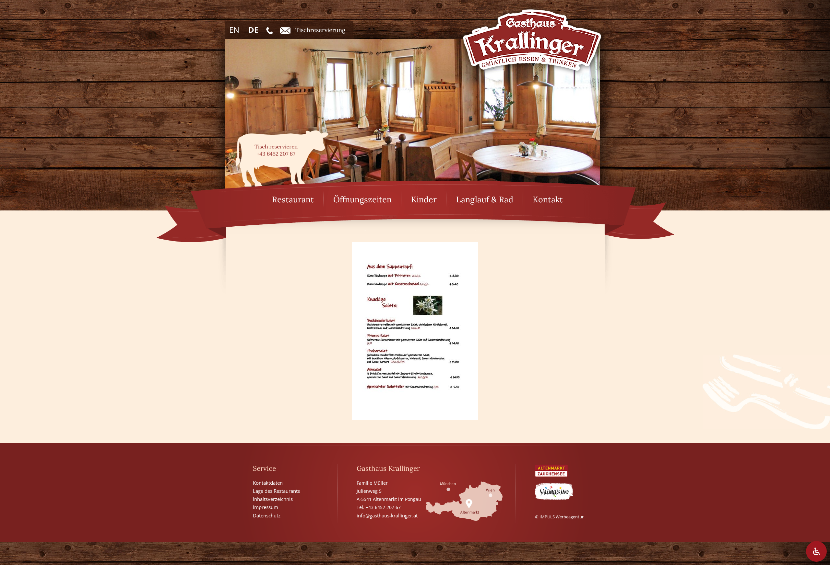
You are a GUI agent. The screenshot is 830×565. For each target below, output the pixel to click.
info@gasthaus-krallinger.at (387, 515)
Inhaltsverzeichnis (273, 499)
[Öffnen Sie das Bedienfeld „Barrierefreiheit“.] (816, 551)
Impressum (265, 507)
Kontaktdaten (268, 483)
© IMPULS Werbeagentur (559, 517)
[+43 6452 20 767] (269, 30)
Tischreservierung (320, 30)
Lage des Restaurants (276, 491)
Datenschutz (266, 515)
